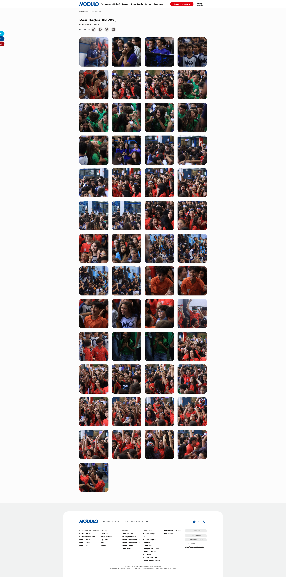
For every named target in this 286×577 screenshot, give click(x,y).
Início (81, 11)
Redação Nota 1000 (151, 549)
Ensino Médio (127, 546)
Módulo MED (127, 549)
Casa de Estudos (149, 552)
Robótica (146, 543)
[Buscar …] (167, 4)
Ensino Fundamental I (131, 540)
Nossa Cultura (85, 534)
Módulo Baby (127, 534)
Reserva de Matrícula (172, 531)
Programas (147, 531)
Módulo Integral (149, 534)
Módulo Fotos (84, 543)
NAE (102, 543)
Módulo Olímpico (150, 558)
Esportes (104, 540)
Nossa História (106, 537)
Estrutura (104, 534)
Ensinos (125, 531)
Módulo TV (83, 546)
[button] (93, 29)
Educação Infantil (129, 537)
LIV (144, 537)
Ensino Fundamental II (131, 543)
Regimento (168, 534)
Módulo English (149, 540)
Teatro (103, 546)
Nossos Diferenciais (87, 537)
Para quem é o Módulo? (89, 531)
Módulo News (84, 540)
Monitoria (147, 555)
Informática (147, 546)
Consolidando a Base (151, 561)
